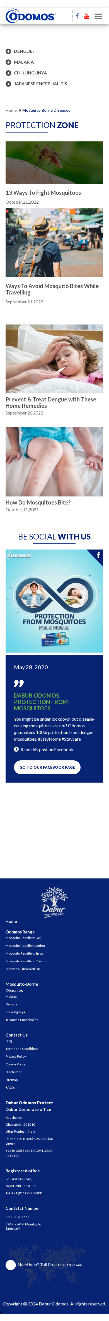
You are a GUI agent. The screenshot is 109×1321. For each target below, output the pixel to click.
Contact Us (17, 1034)
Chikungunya (15, 1012)
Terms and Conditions (22, 1049)
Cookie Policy (16, 1064)
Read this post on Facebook (47, 749)
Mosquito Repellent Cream (26, 961)
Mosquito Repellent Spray (24, 953)
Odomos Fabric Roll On (23, 969)
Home (11, 110)
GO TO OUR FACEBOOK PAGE (47, 767)
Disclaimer (14, 1072)
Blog (9, 1041)
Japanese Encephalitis (22, 1020)
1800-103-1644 (17, 1217)
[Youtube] (86, 16)
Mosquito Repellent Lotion (25, 945)
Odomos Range (20, 931)
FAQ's (10, 1087)
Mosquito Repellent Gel (23, 938)
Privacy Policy (16, 1056)
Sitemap (12, 1080)
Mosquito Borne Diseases (46, 110)
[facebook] (77, 16)
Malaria (11, 996)
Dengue (11, 1004)
